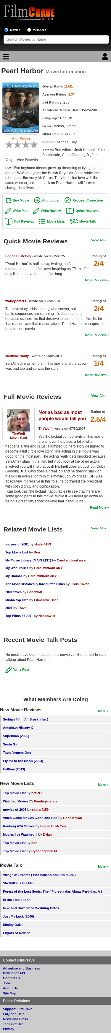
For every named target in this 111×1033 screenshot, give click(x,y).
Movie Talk (87, 221)
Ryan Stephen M (44, 851)
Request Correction (88, 200)
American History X (18, 727)
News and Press (15, 1019)
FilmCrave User (46, 600)
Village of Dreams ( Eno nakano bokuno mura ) (39, 875)
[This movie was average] (19, 144)
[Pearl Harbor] (20, 84)
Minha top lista (16, 600)
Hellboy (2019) (14, 769)
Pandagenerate (45, 801)
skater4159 (42, 544)
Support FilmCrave (17, 1009)
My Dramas (13, 576)
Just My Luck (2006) (18, 916)
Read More (98, 507)
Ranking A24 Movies (19, 826)
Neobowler (46, 616)
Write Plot (20, 210)
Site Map (9, 993)
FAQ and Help (14, 1014)
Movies (15, 29)
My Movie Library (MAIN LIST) (28, 560)
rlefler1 (36, 793)
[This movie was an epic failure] (7, 144)
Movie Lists (56, 221)
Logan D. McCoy (18, 256)
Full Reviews (24, 221)
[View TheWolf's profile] (18, 411)
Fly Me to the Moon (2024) (23, 761)
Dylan (47, 834)
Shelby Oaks (12, 924)
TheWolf (18, 433)
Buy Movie (21, 200)
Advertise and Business (21, 968)
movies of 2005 (14, 809)
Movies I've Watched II (20, 834)
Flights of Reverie (16, 933)
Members (39, 29)
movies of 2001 (17, 544)
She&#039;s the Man (19, 883)
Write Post (21, 669)
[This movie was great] (32, 144)
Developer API (14, 973)
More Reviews (96, 280)
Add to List (50, 200)
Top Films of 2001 (19, 616)
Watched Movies (15, 801)
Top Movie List (16, 552)
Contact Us (11, 978)
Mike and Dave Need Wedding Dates (31, 908)
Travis (22, 608)
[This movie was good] (28, 144)
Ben (37, 552)
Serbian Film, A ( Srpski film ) (25, 719)
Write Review (51, 210)
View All (97, 240)
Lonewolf (34, 592)
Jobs (7, 983)
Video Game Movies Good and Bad (30, 818)
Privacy (8, 1029)
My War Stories (16, 568)
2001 (8, 608)
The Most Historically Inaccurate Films (35, 584)
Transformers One (17, 752)
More (102, 711)
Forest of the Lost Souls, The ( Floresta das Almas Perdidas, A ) (52, 891)
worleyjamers (15, 301)
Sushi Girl (10, 744)
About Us (10, 988)
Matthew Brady (17, 356)
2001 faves (13, 592)
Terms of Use (13, 1024)
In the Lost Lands (16, 900)
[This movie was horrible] (11, 144)
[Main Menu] (5, 58)
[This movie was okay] (24, 144)
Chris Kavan (79, 584)
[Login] (105, 58)
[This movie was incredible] (36, 144)
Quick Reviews (87, 210)
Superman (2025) (16, 736)
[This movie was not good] (15, 144)
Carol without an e (71, 560)
